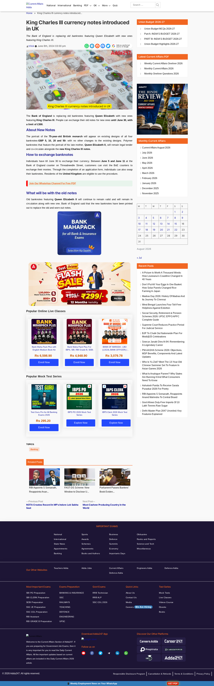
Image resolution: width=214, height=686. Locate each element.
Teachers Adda (61, 568)
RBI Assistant (32, 616)
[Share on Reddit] (97, 46)
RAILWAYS (64, 602)
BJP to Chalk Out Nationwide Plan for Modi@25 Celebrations (162, 335)
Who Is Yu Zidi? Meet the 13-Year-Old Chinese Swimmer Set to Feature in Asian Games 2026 (162, 365)
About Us (130, 593)
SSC (61, 597)
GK (95, 5)
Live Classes (165, 597)
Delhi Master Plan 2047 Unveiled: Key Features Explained (162, 412)
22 (175, 229)
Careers (138, 607)
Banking (77, 5)
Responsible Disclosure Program (129, 674)
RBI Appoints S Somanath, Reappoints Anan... (43, 489)
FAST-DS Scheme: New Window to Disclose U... (76, 489)
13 (161, 223)
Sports (85, 534)
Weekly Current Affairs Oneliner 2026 (163, 63)
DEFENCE (64, 612)
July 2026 (147, 152)
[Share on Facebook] (103, 46)
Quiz (115, 5)
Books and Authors (91, 553)
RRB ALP (97, 597)
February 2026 (149, 178)
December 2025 (150, 188)
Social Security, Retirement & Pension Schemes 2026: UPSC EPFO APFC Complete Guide (161, 316)
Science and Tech (145, 544)
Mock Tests (164, 593)
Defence (113, 539)
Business (113, 534)
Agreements (87, 548)
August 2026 (156, 147)
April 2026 (147, 168)
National (51, 5)
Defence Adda (116, 573)
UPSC (62, 621)
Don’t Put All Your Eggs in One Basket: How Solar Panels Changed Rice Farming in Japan (162, 287)
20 (161, 229)
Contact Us (131, 597)
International (64, 5)
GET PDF (173, 683)
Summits (113, 544)
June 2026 (147, 158)
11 (146, 223)
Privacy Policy (203, 674)
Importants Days (117, 553)
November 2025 (150, 193)
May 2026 (147, 163)
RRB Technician (100, 593)
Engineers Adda (144, 568)
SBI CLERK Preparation (37, 597)
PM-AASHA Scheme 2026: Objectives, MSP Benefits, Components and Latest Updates (162, 353)
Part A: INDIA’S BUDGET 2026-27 (162, 34)
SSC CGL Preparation (36, 612)
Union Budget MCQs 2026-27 (159, 28)
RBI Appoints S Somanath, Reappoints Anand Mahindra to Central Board (162, 395)
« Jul (139, 258)
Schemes (86, 544)
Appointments (60, 548)
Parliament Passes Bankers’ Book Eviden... (114, 489)
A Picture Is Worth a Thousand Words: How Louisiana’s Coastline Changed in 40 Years (162, 276)
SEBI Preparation (34, 602)
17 (139, 229)
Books (162, 612)
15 (175, 223)
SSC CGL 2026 (100, 602)
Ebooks (162, 607)
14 (168, 223)
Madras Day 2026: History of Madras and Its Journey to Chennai (163, 298)
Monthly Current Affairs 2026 (159, 68)
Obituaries (142, 534)
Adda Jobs (87, 568)
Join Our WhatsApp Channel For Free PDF (52, 183)
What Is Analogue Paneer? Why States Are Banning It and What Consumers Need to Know (162, 377)
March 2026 (148, 173)
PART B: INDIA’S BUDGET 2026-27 (163, 39)
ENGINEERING (66, 616)
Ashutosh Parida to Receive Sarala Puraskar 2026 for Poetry (160, 387)
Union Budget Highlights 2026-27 (161, 44)
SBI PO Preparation (35, 593)
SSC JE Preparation (36, 607)
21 (168, 229)
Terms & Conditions (183, 674)
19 (154, 229)
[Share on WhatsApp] (86, 46)
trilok (31, 45)
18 (146, 229)
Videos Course (166, 602)
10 (139, 223)
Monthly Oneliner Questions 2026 (161, 73)
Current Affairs (116, 568)
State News (59, 544)
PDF (86, 5)
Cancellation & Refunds (159, 674)
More (105, 5)
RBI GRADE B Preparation (39, 621)
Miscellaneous (144, 548)
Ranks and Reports (146, 539)
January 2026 (149, 183)
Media (129, 602)
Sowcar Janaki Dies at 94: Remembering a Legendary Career (163, 343)
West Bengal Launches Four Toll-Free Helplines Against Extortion (161, 306)
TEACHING (64, 607)
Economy (113, 548)
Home (29, 13)
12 (154, 223)
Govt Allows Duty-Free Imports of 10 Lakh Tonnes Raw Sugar (160, 404)
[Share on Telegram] (92, 46)
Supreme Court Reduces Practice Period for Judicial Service (163, 326)
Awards (85, 539)
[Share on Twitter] (108, 46)
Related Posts (35, 462)
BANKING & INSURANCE (71, 593)
